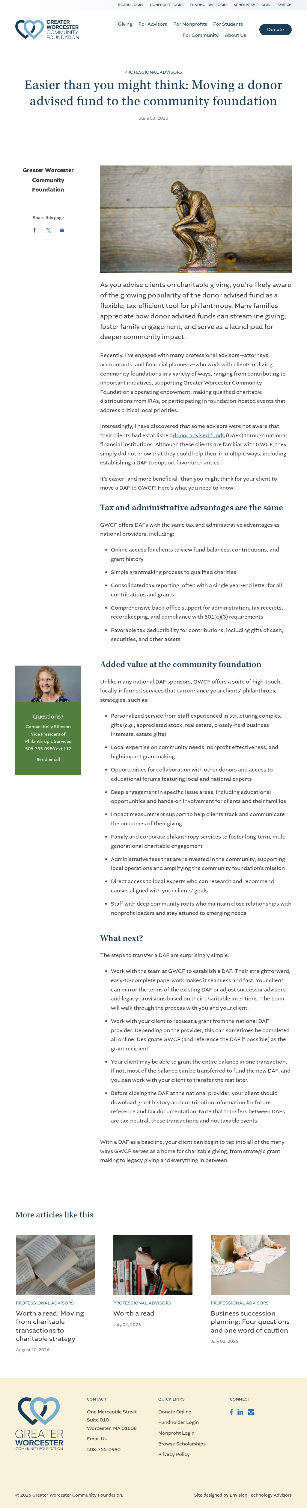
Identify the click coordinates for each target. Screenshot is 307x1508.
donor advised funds (199, 435)
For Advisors (153, 24)
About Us (235, 35)
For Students (228, 24)
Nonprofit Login (166, 4)
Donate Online (174, 1412)
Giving (125, 24)
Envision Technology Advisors (261, 1495)
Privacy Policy (174, 1454)
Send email (48, 760)
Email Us (97, 1439)
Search (285, 4)
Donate (275, 29)
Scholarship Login (252, 4)
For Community (201, 35)
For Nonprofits (190, 24)
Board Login (130, 4)
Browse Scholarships (182, 1444)
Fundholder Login (208, 4)
